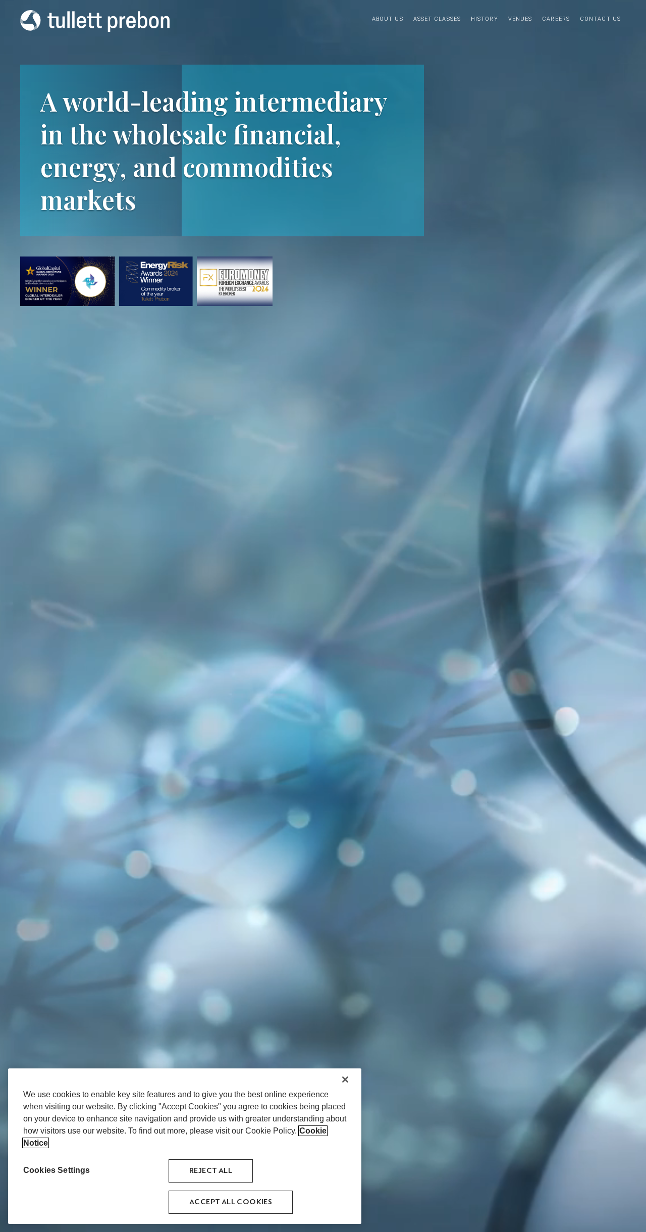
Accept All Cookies (230, 1202)
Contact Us (600, 19)
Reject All (210, 1170)
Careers (556, 19)
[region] (184, 1146)
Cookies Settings (56, 1170)
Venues (520, 19)
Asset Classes (437, 19)
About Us (387, 19)
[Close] (345, 1079)
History (484, 19)
